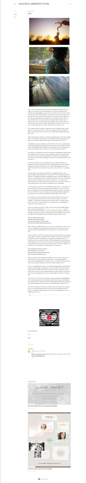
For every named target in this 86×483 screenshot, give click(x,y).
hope (15, 17)
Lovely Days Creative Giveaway (40, 469)
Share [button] (15, 11)
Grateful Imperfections (34, 3)
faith (15, 16)
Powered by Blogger (44, 479)
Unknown (34, 351)
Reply (33, 358)
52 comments (33, 471)
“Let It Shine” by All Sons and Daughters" (53, 209)
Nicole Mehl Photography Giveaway (42, 406)
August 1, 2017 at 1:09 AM (41, 351)
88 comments (33, 408)
